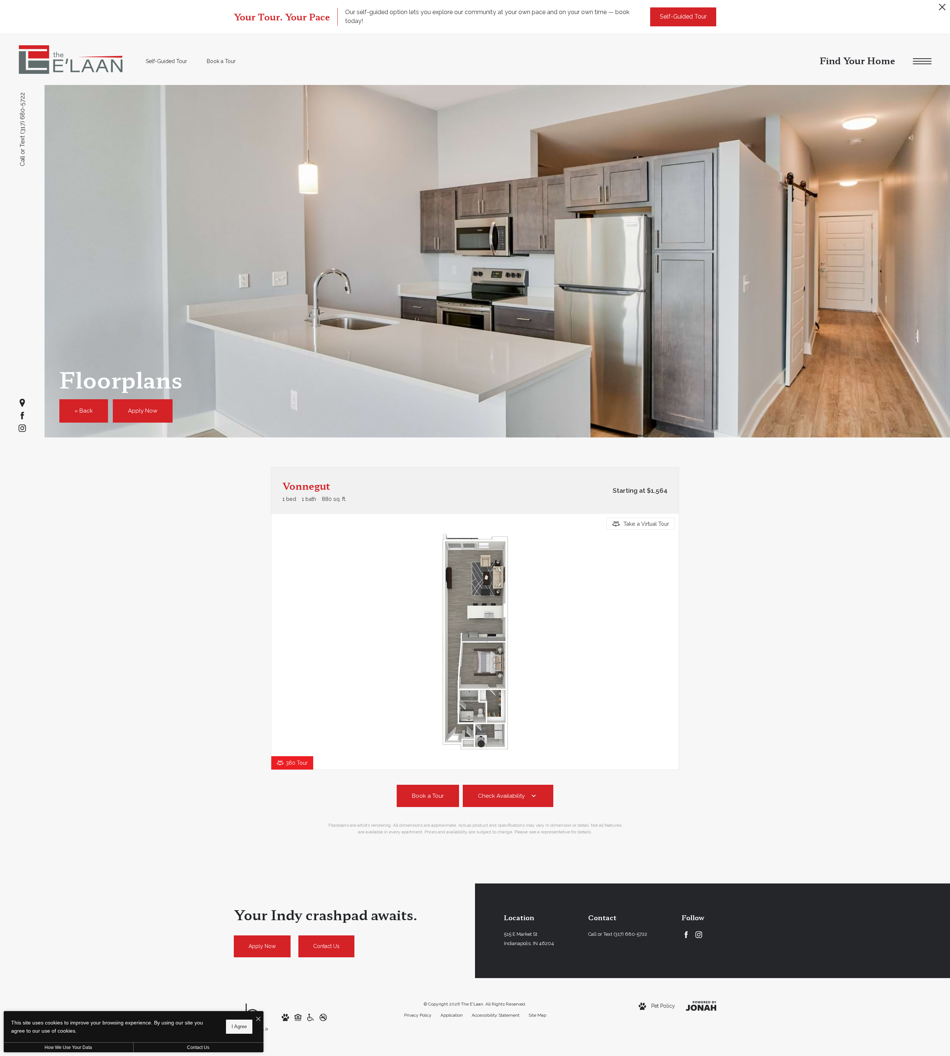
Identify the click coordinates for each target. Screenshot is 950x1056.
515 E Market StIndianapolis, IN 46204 (529, 938)
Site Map (537, 1015)
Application (451, 1015)
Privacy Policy (418, 1015)
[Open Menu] (922, 61)
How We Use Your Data (68, 1047)
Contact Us (198, 1047)
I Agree (239, 1026)
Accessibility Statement (496, 1015)
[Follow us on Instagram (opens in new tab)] (22, 428)
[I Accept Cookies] (258, 1019)
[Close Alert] (942, 9)
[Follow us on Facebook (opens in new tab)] (22, 415)
